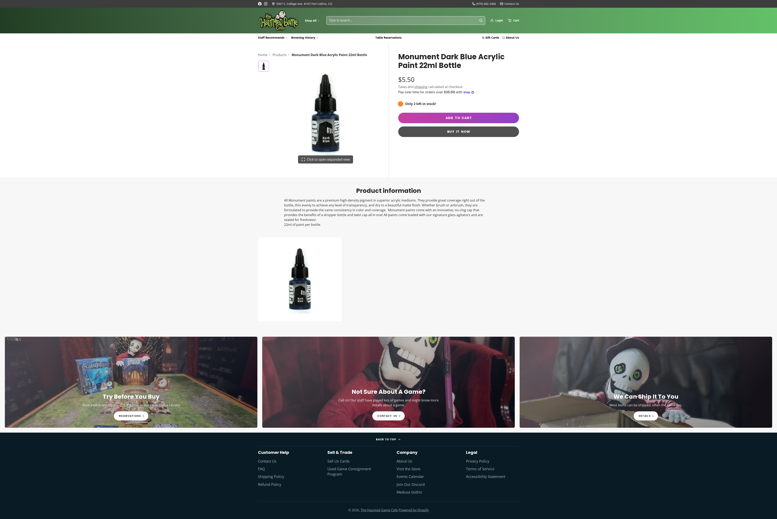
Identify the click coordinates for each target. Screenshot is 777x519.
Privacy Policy (477, 461)
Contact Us (267, 461)
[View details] (131, 382)
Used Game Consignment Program (349, 471)
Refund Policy (269, 484)
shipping (421, 87)
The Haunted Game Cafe (379, 510)
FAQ (261, 468)
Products (280, 55)
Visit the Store (408, 468)
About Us (512, 37)
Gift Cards (492, 37)
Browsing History (303, 37)
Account (496, 20)
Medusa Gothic (409, 492)
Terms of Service (480, 468)
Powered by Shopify (414, 510)
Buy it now (458, 131)
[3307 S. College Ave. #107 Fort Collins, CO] (302, 4)
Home (262, 55)
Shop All (310, 20)
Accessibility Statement (485, 476)
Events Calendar (410, 476)
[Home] (278, 20)
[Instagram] (266, 4)
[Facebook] (260, 4)
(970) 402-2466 (486, 4)
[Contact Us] (509, 4)
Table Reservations (388, 37)
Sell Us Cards (338, 461)
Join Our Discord (411, 484)
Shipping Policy (271, 476)
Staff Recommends (271, 37)
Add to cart (459, 118)
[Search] (481, 20)
